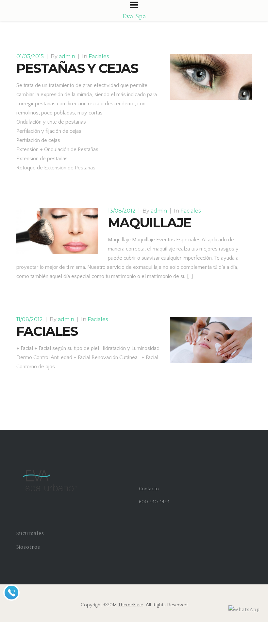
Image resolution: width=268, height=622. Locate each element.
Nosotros (28, 547)
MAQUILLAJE (149, 223)
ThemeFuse (130, 605)
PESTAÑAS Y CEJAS (77, 68)
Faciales (99, 56)
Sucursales (30, 533)
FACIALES (46, 331)
